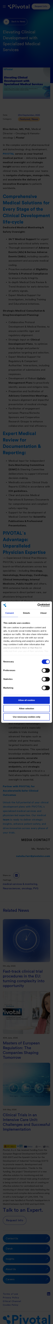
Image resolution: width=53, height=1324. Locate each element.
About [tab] (43, 613)
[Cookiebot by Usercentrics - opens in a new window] (38, 605)
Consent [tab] (9, 613)
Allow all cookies (26, 700)
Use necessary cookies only (26, 717)
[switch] (46, 670)
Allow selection (26, 708)
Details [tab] (26, 613)
